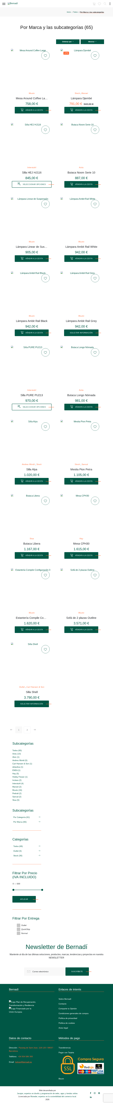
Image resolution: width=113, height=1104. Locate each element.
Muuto (32, 93)
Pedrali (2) (16, 793)
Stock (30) (17, 856)
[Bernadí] (17, 4)
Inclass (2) (16, 780)
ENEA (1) (16, 770)
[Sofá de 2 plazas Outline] (81, 589)
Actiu (81, 167)
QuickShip (25, 929)
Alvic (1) (15, 757)
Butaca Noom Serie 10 (81, 172)
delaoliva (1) (17, 767)
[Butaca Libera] (31, 514)
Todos (75, 12)
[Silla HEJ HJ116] (31, 143)
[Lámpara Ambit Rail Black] (31, 292)
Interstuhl (31, 167)
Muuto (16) (17, 790)
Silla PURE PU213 (32, 395)
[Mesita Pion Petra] (81, 440)
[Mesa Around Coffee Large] (31, 69)
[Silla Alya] (31, 440)
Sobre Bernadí (65, 999)
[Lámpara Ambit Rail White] (81, 218)
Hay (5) (15, 773)
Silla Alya (31, 469)
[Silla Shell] (31, 663)
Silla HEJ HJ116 (31, 172)
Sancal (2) (16, 797)
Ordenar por (67, 42)
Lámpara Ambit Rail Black (31, 320)
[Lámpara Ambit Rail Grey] (81, 292)
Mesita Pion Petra (81, 469)
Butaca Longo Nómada (81, 395)
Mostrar (91, 42)
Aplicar (24, 899)
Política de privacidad (68, 1018)
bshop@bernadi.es (23, 1062)
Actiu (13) (16, 754)
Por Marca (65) (20, 822)
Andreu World (28, 464)
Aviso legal (63, 1028)
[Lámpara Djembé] (81, 69)
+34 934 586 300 (25, 1056)
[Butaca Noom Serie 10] (81, 143)
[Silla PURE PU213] (31, 366)
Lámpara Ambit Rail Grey (81, 320)
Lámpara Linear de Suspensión (32, 246)
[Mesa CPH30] (81, 514)
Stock (77, 93)
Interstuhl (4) (18, 783)
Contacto (62, 1004)
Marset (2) (16, 787)
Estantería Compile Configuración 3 (32, 617)
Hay (81, 538)
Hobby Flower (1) (20, 777)
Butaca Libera (31, 543)
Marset (84, 93)
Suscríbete (77, 972)
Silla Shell (32, 692)
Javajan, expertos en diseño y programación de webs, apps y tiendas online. (47, 1093)
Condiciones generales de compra (73, 1013)
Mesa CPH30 (81, 543)
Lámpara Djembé (81, 98)
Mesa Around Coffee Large (32, 98)
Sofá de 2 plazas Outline (81, 617)
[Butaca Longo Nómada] (81, 366)
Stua (32, 538)
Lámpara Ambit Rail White (81, 246)
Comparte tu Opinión (68, 1008)
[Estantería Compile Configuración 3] (31, 589)
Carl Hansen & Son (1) (22, 764)
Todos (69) (18, 846)
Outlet (23, 925)
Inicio (69, 12)
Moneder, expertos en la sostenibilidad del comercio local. (53, 1096)
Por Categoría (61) (21, 817)
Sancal (85, 464)
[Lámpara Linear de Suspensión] (31, 218)
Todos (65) (17, 750)
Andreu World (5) (19, 760)
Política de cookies (67, 1023)
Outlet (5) (17, 851)
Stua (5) (15, 800)
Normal (24, 933)
